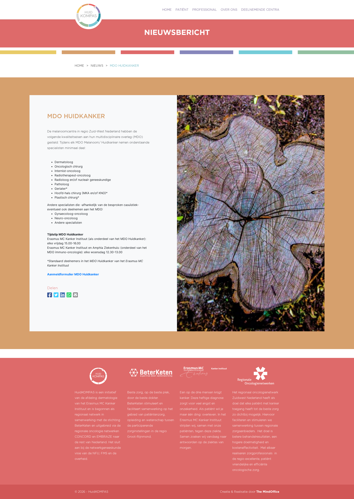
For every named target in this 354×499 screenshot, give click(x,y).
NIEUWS (97, 65)
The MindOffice (267, 491)
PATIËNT (182, 9)
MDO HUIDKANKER (124, 65)
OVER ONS (229, 9)
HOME (167, 9)
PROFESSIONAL (204, 9)
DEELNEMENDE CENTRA (260, 9)
